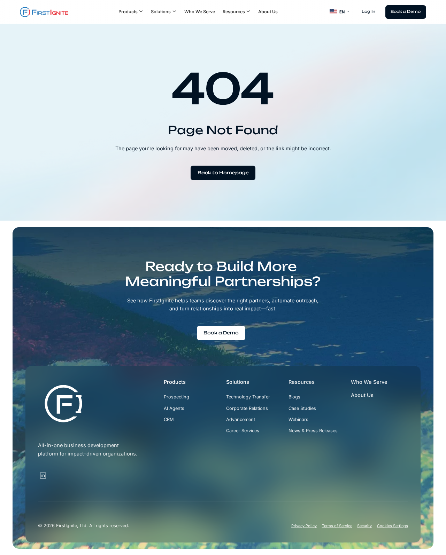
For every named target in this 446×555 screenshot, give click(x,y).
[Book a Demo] (406, 12)
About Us (268, 11)
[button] (131, 12)
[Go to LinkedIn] (52, 471)
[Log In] (368, 11)
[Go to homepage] (63, 403)
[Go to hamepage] (44, 12)
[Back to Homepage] (223, 173)
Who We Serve (199, 11)
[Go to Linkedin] (43, 475)
